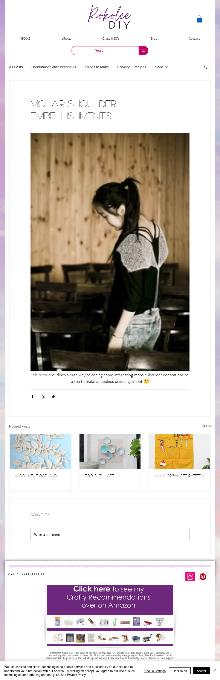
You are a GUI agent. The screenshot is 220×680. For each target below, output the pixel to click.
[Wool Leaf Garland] (40, 451)
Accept (201, 671)
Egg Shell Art (99, 476)
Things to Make (97, 67)
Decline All (180, 671)
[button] (199, 18)
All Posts (16, 67)
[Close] (214, 671)
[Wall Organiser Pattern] (179, 451)
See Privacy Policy (73, 674)
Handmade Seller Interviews (53, 67)
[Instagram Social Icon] (190, 576)
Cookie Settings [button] (155, 671)
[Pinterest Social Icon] (203, 576)
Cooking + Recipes (131, 67)
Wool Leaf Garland (36, 476)
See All (206, 425)
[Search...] (143, 50)
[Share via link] (54, 396)
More (159, 67)
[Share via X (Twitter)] (43, 396)
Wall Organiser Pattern (178, 476)
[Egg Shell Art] (110, 451)
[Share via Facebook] (33, 396)
